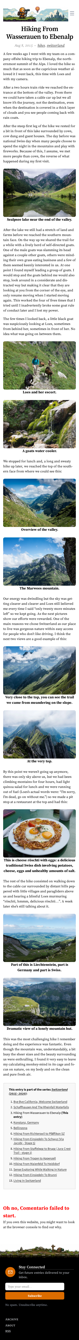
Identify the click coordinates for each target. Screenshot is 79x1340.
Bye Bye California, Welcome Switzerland (40, 1102)
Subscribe (35, 1296)
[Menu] (72, 13)
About (10, 1325)
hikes (41, 45)
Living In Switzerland (27, 1180)
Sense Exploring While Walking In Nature (40, 1169)
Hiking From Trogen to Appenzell (34, 1158)
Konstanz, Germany (26, 1122)
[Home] (35, 13)
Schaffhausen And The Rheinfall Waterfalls (41, 1107)
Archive (11, 1319)
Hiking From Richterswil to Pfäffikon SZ (39, 1133)
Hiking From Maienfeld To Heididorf (36, 1164)
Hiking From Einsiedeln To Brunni (35, 1175)
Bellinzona (20, 1128)
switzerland (55, 45)
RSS (8, 1331)
